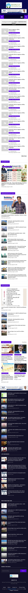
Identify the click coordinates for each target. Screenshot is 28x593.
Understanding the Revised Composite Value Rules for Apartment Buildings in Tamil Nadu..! (17, 262)
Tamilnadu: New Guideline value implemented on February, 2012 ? (14, 448)
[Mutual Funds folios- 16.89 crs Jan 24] (4, 536)
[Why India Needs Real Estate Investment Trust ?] (4, 443)
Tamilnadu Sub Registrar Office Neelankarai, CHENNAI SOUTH (17, 554)
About (9, 587)
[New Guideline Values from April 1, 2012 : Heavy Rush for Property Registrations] (4, 401)
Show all (14, 24)
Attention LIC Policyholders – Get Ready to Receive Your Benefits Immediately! (16, 485)
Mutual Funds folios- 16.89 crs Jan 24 (15, 534)
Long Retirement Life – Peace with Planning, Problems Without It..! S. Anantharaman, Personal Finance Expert (14, 184)
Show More (24, 342)
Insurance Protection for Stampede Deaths (16, 472)
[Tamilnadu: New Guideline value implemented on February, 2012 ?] (4, 449)
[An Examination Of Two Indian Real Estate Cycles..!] (4, 327)
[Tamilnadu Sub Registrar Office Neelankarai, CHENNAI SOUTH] (4, 555)
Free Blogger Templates (18, 589)
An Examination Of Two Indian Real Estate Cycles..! (16, 326)
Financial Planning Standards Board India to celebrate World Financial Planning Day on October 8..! (7, 377)
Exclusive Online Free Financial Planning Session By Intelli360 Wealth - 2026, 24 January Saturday (20, 358)
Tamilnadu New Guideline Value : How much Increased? (17, 424)
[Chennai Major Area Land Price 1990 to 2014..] (4, 333)
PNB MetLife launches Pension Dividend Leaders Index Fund (16, 479)
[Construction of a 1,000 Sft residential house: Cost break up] (4, 228)
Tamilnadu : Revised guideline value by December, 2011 (16, 221)
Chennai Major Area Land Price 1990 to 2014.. (16, 332)
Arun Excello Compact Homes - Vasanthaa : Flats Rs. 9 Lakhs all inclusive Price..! (13, 216)
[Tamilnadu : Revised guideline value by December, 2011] (4, 222)
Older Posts (23, 156)
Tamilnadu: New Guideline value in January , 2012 (17, 430)
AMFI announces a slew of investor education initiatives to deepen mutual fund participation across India (17, 254)
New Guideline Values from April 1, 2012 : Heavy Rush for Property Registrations (16, 400)
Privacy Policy (22, 587)
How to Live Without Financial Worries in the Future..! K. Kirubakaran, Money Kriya (7, 358)
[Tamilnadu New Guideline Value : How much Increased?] (4, 425)
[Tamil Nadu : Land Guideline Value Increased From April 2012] (4, 394)
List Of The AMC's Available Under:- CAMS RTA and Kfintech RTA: (16, 234)
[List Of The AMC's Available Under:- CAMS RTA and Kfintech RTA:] (4, 235)
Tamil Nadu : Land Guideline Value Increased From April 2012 (17, 393)
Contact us (14, 587)
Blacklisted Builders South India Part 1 (16, 435)
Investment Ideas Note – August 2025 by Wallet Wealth (20, 376)
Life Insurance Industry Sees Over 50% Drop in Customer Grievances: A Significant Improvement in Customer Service (17, 459)
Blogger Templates (12, 589)
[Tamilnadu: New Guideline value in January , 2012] (4, 431)
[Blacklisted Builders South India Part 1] (4, 437)
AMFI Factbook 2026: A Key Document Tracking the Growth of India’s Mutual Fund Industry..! (17, 240)
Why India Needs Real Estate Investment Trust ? (16, 442)
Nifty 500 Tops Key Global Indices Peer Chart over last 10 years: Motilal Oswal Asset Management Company (17, 541)
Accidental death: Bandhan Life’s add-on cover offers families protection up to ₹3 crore (16, 492)
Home (4, 587)
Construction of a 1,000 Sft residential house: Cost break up (17, 227)
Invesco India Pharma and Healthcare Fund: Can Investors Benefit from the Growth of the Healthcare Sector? (17, 276)
